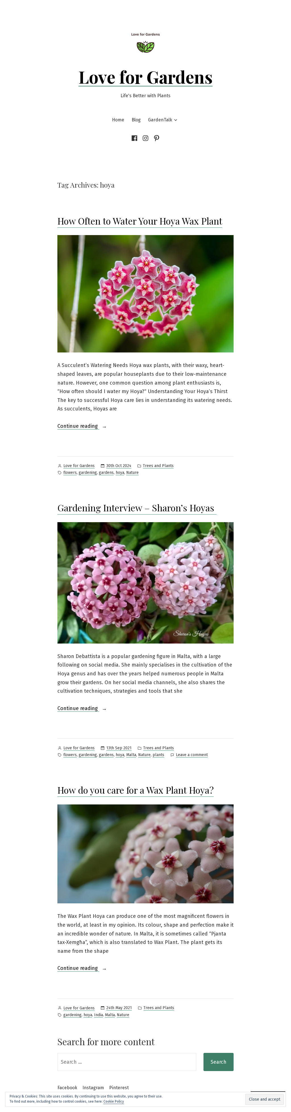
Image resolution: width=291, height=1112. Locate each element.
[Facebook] (135, 138)
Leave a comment (192, 755)
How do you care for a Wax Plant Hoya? (135, 790)
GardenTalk (160, 120)
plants (158, 754)
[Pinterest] (156, 138)
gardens (106, 472)
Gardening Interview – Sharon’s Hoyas (137, 507)
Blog (136, 120)
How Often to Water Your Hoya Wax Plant (139, 221)
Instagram (93, 1087)
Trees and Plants (158, 465)
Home (118, 120)
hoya (120, 472)
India (98, 1015)
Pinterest (119, 1087)
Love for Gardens (145, 76)
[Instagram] (145, 138)
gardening (88, 472)
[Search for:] (126, 1062)
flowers (70, 472)
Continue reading (78, 427)
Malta (131, 754)
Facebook (67, 1087)
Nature (132, 472)
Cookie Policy (113, 1101)
